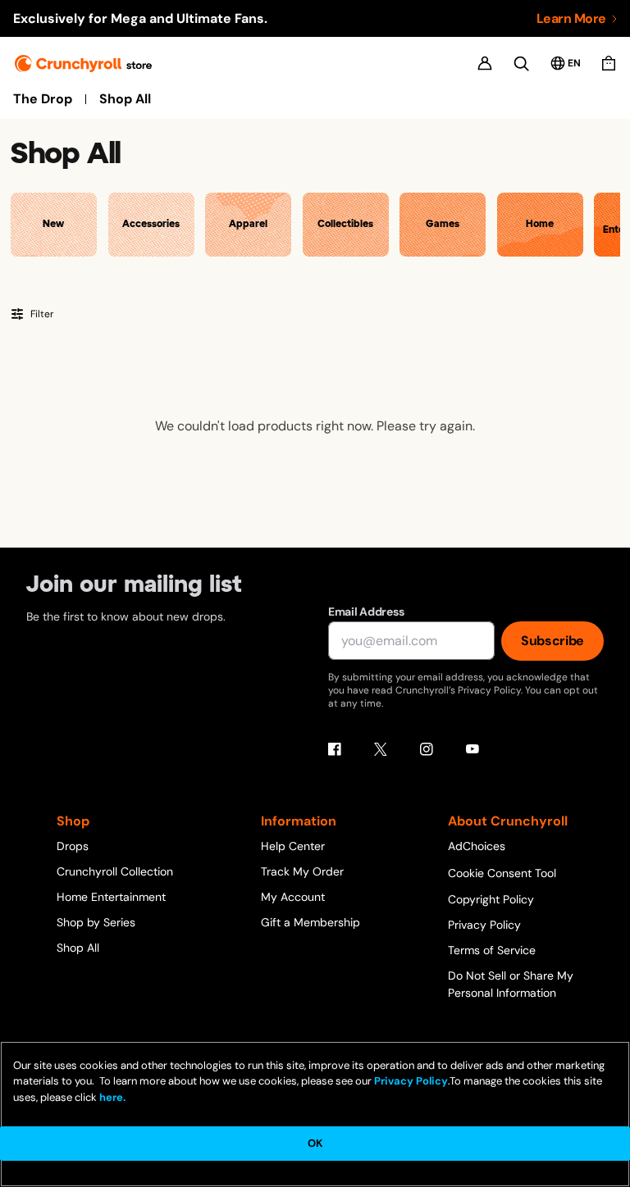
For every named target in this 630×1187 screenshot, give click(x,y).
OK (315, 1143)
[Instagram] (426, 749)
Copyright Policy (491, 899)
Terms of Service (492, 950)
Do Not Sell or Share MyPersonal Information (510, 984)
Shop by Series (96, 922)
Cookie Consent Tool (502, 873)
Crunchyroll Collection (115, 871)
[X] (380, 749)
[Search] (521, 63)
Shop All (125, 99)
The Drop (42, 99)
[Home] (83, 63)
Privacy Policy (484, 924)
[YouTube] (472, 749)
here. (111, 1097)
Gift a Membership (310, 922)
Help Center (293, 846)
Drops (73, 846)
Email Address (366, 611)
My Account (293, 896)
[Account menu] (485, 63)
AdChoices (476, 846)
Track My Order (302, 871)
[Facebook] (334, 749)
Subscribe (552, 640)
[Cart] (608, 63)
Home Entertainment (111, 896)
